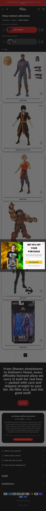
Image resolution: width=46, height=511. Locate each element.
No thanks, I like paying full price (34, 265)
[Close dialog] (43, 243)
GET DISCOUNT (34, 262)
